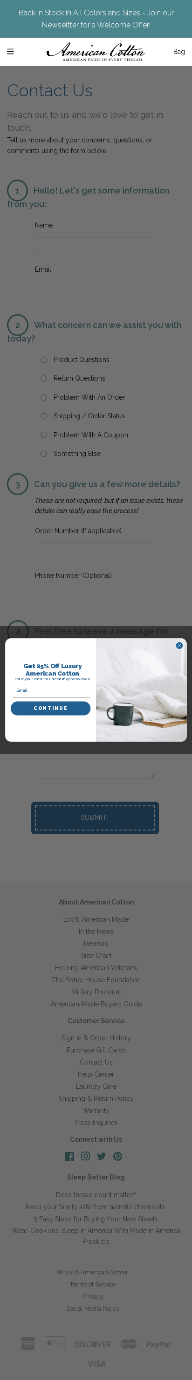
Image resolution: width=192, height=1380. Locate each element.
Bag (179, 51)
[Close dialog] (179, 646)
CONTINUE (51, 708)
